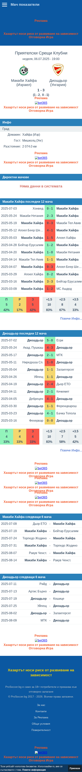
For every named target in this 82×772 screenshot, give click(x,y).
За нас (41, 704)
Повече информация (34, 770)
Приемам (75, 768)
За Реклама (41, 717)
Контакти (41, 711)
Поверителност (41, 729)
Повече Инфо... (71, 318)
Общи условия (41, 723)
